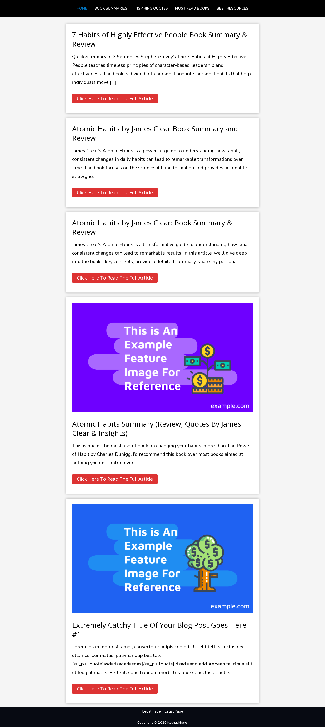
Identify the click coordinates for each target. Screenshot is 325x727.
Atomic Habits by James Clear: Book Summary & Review (152, 227)
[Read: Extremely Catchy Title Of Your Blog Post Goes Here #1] (162, 558)
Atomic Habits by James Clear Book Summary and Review (155, 133)
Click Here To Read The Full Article (115, 98)
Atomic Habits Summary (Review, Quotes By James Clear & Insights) (156, 428)
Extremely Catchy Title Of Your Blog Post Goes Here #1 (159, 629)
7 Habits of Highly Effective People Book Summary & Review (159, 39)
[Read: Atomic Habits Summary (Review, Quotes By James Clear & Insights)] (162, 357)
